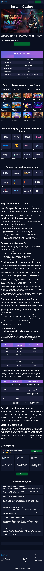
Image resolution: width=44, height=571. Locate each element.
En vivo (15, 89)
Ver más (22, 473)
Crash (26, 89)
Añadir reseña (36, 451)
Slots (37, 89)
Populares (5, 89)
